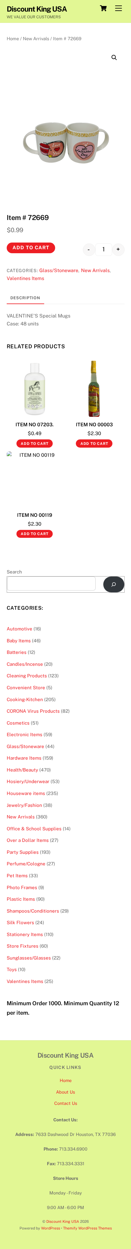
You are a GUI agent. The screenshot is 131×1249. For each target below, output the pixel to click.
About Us (65, 1092)
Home (13, 38)
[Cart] (103, 8)
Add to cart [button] (34, 444)
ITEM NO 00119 (34, 515)
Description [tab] (25, 298)
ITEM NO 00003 (94, 425)
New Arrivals (36, 38)
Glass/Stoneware (58, 270)
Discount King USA (62, 1221)
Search (14, 571)
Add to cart (30, 247)
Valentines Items (25, 278)
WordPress (50, 1228)
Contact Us (65, 1103)
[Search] (113, 585)
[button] (114, 57)
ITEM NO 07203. (35, 425)
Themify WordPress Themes (87, 1228)
